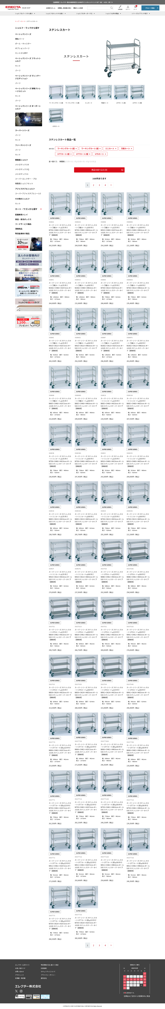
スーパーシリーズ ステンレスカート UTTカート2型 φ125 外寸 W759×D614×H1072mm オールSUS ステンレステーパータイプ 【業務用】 (86, 923)
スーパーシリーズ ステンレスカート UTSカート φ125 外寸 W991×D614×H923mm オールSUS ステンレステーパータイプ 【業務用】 (112, 692)
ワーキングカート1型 (66, 148)
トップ (17, 21)
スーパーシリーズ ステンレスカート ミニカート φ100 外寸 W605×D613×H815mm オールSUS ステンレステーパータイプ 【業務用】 (86, 519)
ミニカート (109, 148)
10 (128, 979)
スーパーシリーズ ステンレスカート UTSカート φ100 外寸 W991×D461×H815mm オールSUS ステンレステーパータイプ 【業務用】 (138, 634)
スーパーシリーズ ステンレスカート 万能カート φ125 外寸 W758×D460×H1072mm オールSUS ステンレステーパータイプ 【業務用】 (60, 230)
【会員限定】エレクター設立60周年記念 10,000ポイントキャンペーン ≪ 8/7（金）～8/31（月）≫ (82, 2)
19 (134, 982)
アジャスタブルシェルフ (25, 188)
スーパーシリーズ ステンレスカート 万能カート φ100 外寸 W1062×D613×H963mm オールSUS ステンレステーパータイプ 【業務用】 (138, 345)
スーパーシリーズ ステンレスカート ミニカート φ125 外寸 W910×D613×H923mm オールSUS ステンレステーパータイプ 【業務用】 (60, 577)
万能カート (125, 148)
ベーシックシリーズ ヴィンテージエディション (28, 77)
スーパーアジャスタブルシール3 (28, 193)
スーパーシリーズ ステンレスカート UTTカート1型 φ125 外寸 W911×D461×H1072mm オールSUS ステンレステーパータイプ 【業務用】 (60, 866)
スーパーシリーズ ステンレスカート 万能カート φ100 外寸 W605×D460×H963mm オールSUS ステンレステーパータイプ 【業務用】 (86, 403)
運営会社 (44, 978)
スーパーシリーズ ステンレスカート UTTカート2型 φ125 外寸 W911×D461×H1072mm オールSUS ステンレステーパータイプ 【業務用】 (86, 865)
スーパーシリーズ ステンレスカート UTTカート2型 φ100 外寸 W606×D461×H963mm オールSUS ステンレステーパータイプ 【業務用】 (112, 749)
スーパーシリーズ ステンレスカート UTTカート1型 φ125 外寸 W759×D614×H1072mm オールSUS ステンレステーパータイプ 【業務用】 (60, 923)
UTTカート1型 (63, 154)
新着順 (62, 161)
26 (134, 985)
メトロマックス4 (22, 164)
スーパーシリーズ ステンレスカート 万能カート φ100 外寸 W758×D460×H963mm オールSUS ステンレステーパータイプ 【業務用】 (86, 230)
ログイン (128, 9)
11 (131, 979)
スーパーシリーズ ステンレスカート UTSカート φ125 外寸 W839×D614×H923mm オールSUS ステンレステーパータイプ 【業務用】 (60, 692)
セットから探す (21, 53)
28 (141, 985)
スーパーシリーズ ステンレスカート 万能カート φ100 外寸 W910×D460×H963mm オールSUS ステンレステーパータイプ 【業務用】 (138, 230)
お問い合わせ (19, 971)
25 (131, 985)
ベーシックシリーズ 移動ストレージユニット (28, 89)
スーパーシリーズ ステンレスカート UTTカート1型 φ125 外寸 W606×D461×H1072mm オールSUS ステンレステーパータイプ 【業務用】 (60, 750)
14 (141, 979)
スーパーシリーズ (22, 130)
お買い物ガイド (20, 968)
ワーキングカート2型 (90, 148)
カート (135, 7)
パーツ (18, 70)
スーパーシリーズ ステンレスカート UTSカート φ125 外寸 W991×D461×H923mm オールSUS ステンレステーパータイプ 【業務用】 (112, 634)
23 (124, 985)
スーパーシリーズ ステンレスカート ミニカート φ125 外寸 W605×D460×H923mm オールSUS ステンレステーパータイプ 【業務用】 (112, 403)
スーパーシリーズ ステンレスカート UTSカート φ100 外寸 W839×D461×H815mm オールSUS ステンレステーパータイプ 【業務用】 (86, 634)
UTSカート (99, 154)
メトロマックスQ (22, 169)
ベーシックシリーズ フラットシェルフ (28, 59)
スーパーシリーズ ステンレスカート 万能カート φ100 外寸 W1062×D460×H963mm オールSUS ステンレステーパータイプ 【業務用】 (86, 288)
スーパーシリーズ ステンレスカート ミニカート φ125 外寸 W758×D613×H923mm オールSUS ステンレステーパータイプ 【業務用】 (112, 519)
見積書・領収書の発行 (64, 8)
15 (144, 979)
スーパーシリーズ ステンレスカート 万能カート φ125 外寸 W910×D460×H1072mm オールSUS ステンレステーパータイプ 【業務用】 (112, 230)
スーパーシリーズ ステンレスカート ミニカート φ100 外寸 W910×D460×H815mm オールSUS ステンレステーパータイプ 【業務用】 (138, 461)
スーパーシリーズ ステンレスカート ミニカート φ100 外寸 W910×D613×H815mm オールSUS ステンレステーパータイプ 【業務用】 (86, 577)
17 (128, 982)
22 (144, 982)
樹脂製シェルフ (21, 159)
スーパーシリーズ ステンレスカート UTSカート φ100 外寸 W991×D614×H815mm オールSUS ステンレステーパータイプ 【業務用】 (138, 692)
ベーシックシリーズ (23, 34)
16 (124, 982)
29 (144, 985)
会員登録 (120, 9)
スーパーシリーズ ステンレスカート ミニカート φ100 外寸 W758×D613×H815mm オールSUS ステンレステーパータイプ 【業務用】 (138, 519)
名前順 (92, 161)
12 (134, 979)
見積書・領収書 (20, 978)
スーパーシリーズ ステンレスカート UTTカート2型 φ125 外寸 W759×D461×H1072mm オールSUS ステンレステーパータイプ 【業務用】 (86, 807)
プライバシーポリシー (48, 975)
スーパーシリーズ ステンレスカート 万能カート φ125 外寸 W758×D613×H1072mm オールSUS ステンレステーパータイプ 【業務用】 (112, 288)
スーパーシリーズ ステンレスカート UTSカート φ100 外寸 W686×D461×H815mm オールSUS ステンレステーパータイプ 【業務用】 (138, 577)
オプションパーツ (22, 48)
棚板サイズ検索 (78, 8)
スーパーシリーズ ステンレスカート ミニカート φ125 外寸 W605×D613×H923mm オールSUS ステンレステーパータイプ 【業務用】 (60, 519)
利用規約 (44, 968)
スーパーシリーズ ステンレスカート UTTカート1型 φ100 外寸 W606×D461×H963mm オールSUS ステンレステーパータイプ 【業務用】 (138, 750)
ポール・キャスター (23, 43)
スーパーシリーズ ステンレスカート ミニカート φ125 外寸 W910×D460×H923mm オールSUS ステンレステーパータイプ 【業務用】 (112, 461)
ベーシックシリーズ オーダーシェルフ (28, 107)
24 (128, 985)
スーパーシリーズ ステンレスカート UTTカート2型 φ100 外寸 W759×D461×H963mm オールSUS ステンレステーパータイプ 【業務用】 (112, 807)
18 (131, 982)
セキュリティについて (48, 971)
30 (124, 988)
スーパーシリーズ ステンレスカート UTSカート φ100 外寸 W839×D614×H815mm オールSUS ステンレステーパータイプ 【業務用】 (86, 692)
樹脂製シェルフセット (24, 183)
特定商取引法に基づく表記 (49, 965)
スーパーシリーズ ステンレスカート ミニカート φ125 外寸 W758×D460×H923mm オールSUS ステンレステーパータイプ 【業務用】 (60, 461)
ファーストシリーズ (23, 145)
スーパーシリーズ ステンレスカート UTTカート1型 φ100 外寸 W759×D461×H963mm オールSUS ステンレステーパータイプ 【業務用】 (138, 808)
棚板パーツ (19, 38)
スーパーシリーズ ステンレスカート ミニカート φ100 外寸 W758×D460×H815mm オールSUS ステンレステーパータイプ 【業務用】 (86, 461)
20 (138, 982)
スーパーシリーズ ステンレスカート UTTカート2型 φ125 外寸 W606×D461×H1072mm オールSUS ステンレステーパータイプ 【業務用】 (86, 749)
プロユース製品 (150, 8)
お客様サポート (50, 8)
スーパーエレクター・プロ (26, 178)
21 (141, 982)
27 (138, 985)
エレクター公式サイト (22, 965)
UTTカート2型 (82, 154)
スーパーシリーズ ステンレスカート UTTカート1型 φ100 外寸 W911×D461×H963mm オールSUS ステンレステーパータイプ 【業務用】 (138, 866)
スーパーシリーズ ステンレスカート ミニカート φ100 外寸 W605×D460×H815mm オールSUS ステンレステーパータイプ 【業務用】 (138, 403)
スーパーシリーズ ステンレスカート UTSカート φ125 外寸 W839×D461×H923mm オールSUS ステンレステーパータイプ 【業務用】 (60, 634)
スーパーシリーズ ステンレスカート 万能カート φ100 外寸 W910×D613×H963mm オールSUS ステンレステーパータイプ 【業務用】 (86, 345)
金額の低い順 (71, 161)
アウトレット (19, 975)
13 (138, 979)
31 (128, 988)
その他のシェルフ (22, 198)
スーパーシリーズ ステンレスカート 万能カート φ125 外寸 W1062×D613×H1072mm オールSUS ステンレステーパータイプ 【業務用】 (112, 345)
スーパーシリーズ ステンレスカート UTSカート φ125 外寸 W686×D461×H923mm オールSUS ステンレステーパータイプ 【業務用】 (112, 577)
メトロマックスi (21, 174)
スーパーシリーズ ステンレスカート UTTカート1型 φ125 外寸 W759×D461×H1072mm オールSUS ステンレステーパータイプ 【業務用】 (60, 808)
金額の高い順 (83, 161)
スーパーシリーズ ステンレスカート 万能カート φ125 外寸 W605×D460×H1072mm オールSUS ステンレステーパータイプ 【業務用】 (60, 403)
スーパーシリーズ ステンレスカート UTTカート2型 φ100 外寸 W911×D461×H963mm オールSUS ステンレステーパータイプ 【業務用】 (112, 865)
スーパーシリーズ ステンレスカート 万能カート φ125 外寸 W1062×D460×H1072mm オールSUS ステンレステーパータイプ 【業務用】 (60, 288)
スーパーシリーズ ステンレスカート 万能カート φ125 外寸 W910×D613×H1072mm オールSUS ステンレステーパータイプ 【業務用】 (60, 345)
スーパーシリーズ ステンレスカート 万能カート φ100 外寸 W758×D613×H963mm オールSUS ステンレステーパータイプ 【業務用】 (138, 288)
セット (18, 65)
